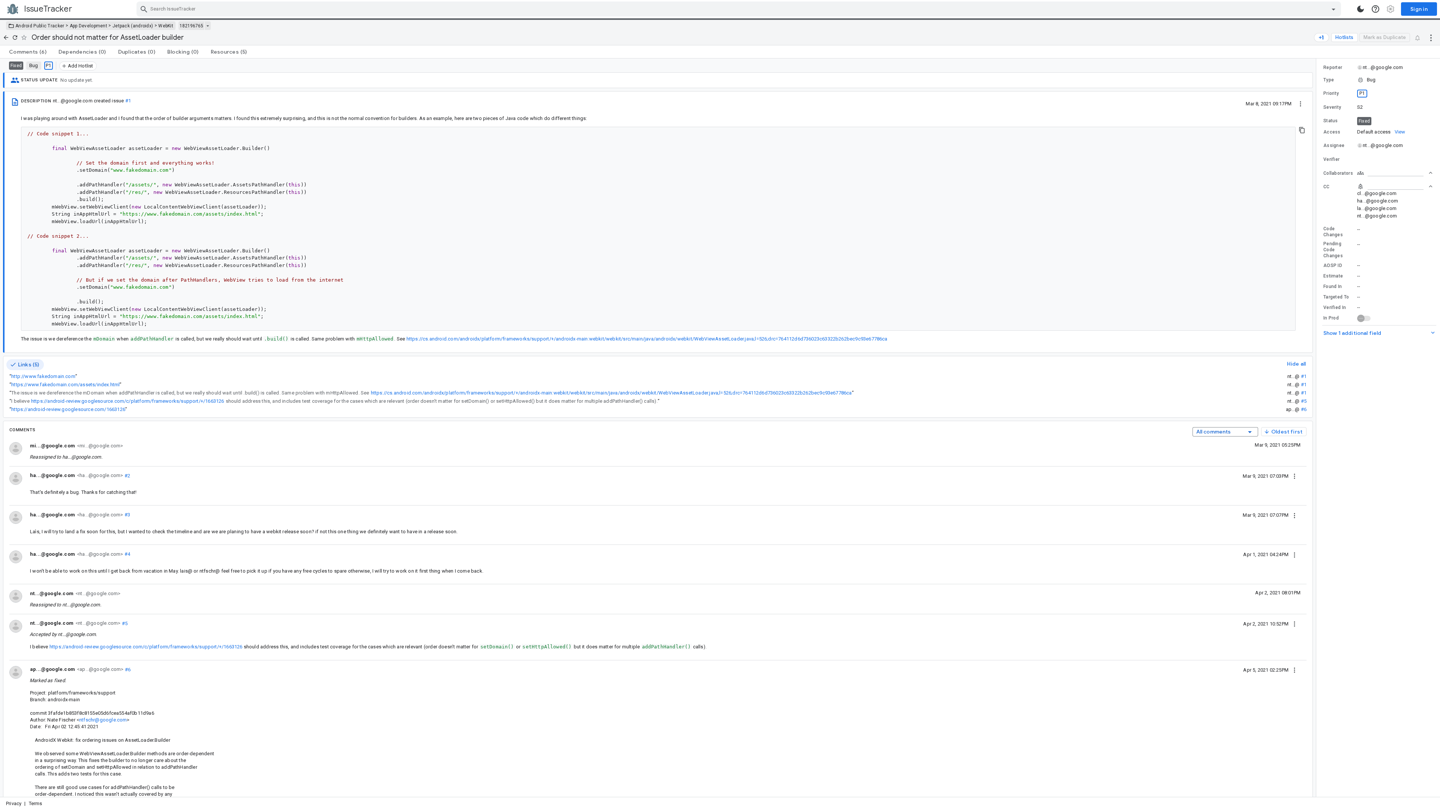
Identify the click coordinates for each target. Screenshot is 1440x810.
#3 (126, 515)
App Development (89, 25)
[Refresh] (15, 37)
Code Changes (1333, 231)
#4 (126, 554)
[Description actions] (1300, 104)
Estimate (1333, 276)
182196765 (191, 25)
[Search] (144, 9)
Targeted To (1336, 297)
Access (1332, 132)
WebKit (165, 25)
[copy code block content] (1302, 130)
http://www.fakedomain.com (43, 376)
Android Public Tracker (39, 25)
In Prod (1331, 318)
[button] (1378, 80)
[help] (1375, 9)
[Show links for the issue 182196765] (207, 26)
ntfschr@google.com (103, 720)
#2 (126, 475)
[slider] (1317, 427)
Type (1328, 79)
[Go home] (6, 37)
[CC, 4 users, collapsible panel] (1395, 186)
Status (1330, 120)
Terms (35, 803)
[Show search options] (1333, 9)
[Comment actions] (1294, 476)
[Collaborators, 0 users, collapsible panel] (1395, 173)
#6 (1303, 409)
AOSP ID (1332, 265)
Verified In (1334, 307)
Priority (1331, 93)
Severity (1332, 107)
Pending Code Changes (1333, 249)
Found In (1332, 286)
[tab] (27, 51)
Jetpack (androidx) (132, 25)
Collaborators (1338, 173)
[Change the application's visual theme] (1360, 9)
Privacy (13, 803)
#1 (128, 101)
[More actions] (1431, 38)
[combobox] (739, 9)
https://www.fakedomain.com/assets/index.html (65, 384)
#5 (1303, 401)
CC (1326, 186)
